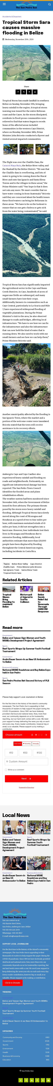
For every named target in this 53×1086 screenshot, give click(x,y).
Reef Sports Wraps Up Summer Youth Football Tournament (38, 842)
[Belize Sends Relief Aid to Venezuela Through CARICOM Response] (44, 589)
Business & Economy (10, 667)
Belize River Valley (20, 564)
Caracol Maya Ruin (11, 165)
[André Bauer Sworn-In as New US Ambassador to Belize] (14, 863)
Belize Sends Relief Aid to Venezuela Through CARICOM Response (43, 603)
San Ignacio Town (11, 570)
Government (7, 635)
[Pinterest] (29, 92)
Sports (4, 646)
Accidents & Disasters (11, 17)
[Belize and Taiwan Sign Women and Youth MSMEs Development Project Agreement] (14, 827)
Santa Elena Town (29, 570)
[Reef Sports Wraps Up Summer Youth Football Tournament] (39, 827)
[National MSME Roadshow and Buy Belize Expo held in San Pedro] (39, 863)
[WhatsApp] (35, 92)
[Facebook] (18, 92)
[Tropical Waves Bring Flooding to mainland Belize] (8, 589)
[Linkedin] (32, 1080)
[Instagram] (26, 1080)
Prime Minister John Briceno (29, 567)
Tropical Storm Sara (12, 573)
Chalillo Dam (9, 567)
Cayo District (36, 564)
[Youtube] (48, 1080)
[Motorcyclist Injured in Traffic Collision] (26, 589)
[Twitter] (23, 92)
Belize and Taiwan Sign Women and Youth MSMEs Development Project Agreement (13, 845)
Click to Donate (12, 983)
